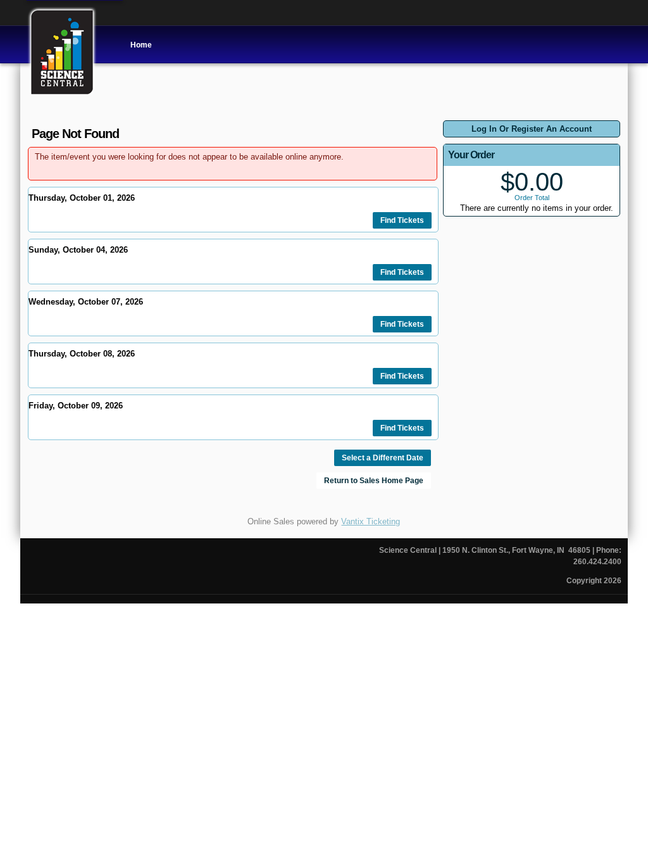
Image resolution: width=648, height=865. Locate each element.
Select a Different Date (382, 457)
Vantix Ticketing (370, 521)
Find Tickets (402, 220)
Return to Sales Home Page (373, 480)
